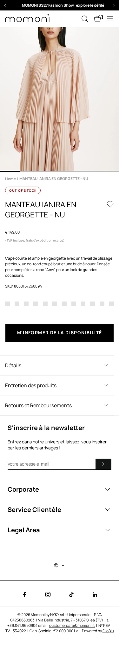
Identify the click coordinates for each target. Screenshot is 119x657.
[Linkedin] (95, 594)
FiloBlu (108, 631)
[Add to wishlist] (110, 204)
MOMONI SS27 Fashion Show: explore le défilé (59, 5)
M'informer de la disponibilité (59, 332)
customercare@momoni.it (72, 625)
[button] (59, 5)
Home (10, 179)
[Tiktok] (71, 594)
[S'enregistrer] (103, 464)
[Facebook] (24, 594)
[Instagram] (48, 594)
